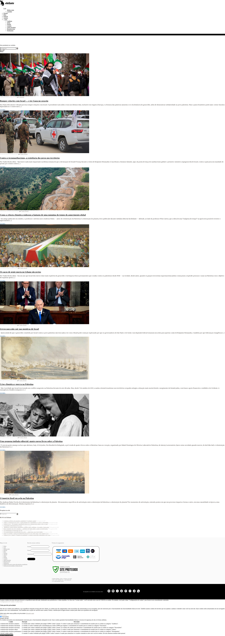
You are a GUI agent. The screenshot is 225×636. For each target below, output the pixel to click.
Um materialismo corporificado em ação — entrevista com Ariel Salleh (23, 532)
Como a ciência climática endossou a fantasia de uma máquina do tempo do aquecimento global (43, 215)
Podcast (6, 16)
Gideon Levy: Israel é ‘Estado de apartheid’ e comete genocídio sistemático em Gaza (27, 535)
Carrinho (9, 11)
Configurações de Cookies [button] (7, 601)
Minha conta (10, 10)
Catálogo (9, 21)
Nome (28, 550)
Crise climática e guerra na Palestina (16, 384)
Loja (5, 8)
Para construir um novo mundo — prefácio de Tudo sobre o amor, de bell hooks (26, 529)
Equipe (9, 24)
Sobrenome (30, 554)
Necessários (5, 616)
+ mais (5, 19)
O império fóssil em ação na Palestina (17, 498)
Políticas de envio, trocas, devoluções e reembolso (15, 564)
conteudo (21, 97)
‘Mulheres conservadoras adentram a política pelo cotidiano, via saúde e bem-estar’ (26, 527)
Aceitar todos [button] (18, 601)
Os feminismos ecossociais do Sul (13, 530)
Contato (9, 26)
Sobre (8, 22)
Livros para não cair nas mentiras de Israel (19, 329)
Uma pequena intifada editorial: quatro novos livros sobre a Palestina (31, 441)
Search (2, 50)
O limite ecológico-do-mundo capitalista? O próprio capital (20, 521)
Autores (6, 18)
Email (28, 546)
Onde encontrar (11, 27)
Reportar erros (11, 29)
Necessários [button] (3, 615)
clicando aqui (30, 613)
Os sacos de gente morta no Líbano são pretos (20, 272)
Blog (5, 15)
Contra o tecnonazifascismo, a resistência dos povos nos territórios (30, 158)
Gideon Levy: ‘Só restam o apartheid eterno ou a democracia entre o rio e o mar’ (26, 524)
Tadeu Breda (24, 154)
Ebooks (6, 13)
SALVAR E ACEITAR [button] (6, 635)
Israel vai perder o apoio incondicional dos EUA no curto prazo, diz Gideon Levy (26, 533)
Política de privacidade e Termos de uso (13, 565)
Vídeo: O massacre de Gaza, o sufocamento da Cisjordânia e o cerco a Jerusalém (26, 522)
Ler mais (3, 109)
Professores (10, 30)
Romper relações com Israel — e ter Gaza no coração (24, 101)
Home (5, 546)
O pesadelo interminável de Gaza (13, 525)
